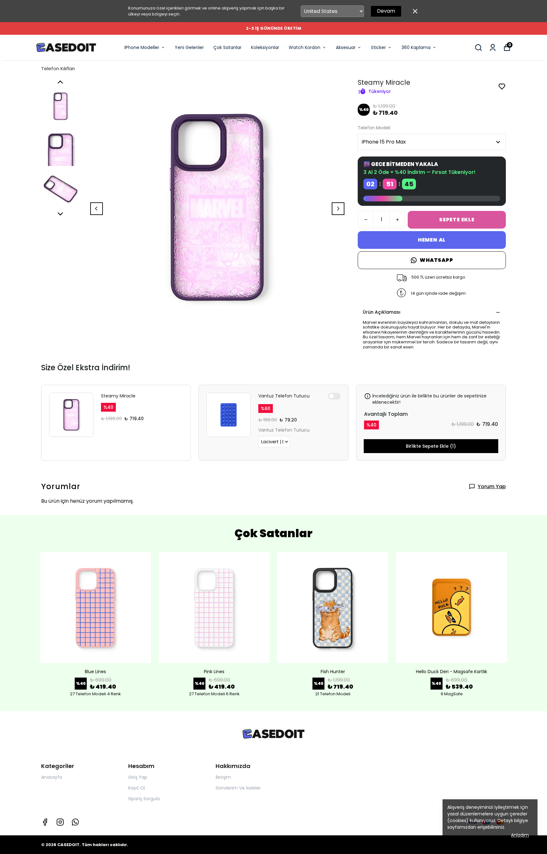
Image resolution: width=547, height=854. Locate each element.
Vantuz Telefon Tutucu (284, 396)
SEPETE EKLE (457, 219)
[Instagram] (60, 822)
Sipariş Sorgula (144, 799)
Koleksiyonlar (265, 47)
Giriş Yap (137, 777)
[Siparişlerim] (493, 48)
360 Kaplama (416, 47)
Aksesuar (345, 47)
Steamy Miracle (118, 396)
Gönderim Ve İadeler (238, 788)
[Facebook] (45, 822)
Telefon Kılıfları (58, 68)
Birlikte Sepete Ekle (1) (431, 446)
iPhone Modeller (141, 47)
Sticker (378, 47)
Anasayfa (51, 777)
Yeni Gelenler (189, 47)
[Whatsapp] (75, 822)
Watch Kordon (304, 47)
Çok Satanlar (227, 47)
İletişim (223, 777)
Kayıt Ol (136, 788)
